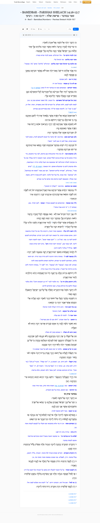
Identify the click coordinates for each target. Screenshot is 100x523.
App (41, 29)
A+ (49, 29)
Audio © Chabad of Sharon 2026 (44, 514)
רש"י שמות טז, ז (72, 497)
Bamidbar (50, 7)
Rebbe (35, 2)
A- (45, 29)
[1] (51, 222)
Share (34, 29)
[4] (54, 376)
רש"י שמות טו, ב (72, 493)
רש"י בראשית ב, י (72, 500)
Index (70, 2)
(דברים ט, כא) (59, 386)
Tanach (28, 2)
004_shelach (57, 7)
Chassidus (48, 2)
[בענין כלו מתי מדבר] (72, 210)
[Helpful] (23, 29)
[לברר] (70, 182)
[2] (64, 226)
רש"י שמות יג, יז (72, 503)
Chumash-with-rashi (41, 7)
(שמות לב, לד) (37, 166)
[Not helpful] (27, 29)
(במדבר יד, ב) (36, 88)
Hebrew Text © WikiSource (57, 514)
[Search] (80, 2)
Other (75, 2)
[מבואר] (75, 182)
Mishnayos (63, 2)
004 (62, 7)
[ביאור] (75, 112)
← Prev (69, 29)
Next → (76, 29)
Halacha (56, 2)
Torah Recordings (19, 2)
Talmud (41, 2)
